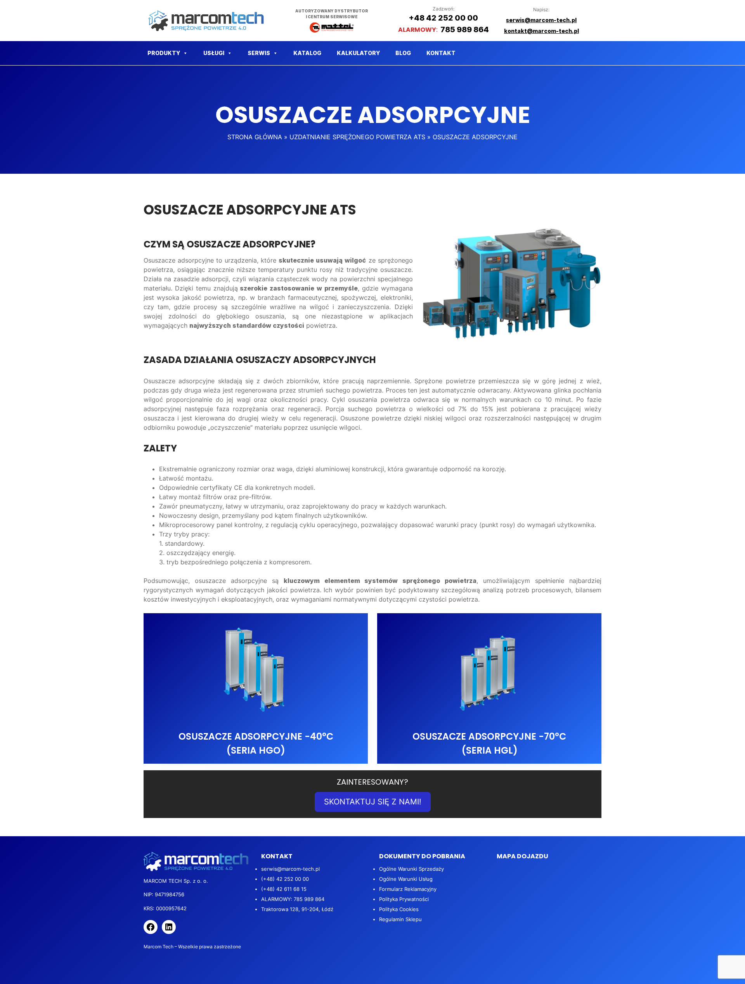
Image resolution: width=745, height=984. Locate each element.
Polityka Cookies (399, 909)
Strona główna (254, 137)
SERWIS (259, 53)
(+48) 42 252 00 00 (285, 879)
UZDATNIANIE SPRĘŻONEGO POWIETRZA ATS (357, 137)
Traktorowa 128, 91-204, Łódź (297, 909)
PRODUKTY (163, 53)
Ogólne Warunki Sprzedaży (411, 869)
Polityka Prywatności (404, 899)
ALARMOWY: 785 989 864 (292, 899)
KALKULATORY (358, 53)
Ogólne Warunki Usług (406, 879)
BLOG (403, 53)
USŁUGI (213, 53)
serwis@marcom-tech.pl (290, 869)
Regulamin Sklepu (400, 919)
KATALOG (307, 53)
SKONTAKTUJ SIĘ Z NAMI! (372, 801)
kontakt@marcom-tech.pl (541, 31)
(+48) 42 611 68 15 (284, 889)
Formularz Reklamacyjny (408, 889)
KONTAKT (441, 53)
